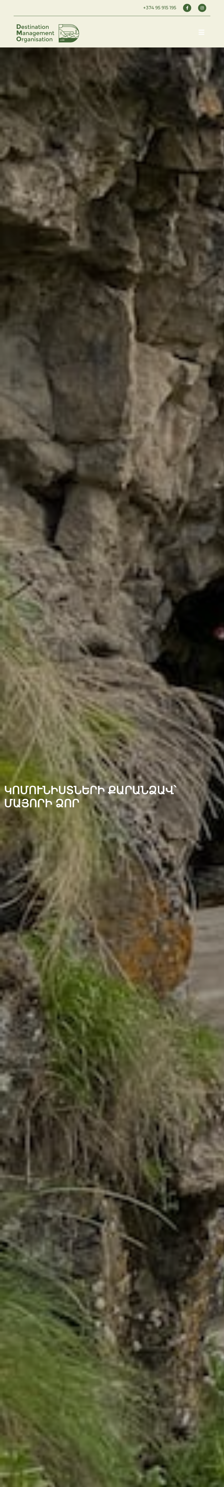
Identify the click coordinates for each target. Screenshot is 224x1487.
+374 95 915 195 (159, 7)
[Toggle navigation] (201, 32)
